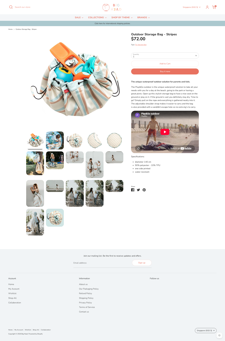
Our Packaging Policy (89, 288)
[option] (112, 23)
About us (83, 284)
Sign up (141, 262)
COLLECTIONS (96, 17)
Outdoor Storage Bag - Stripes (26, 29)
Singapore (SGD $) (190, 7)
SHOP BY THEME (120, 17)
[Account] (207, 7)
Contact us (84, 311)
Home (10, 29)
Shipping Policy (86, 298)
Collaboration (14, 302)
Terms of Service (87, 307)
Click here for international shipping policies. (112, 23)
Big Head (24, 334)
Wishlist (12, 293)
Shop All (12, 298)
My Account (13, 288)
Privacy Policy (85, 302)
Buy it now (165, 71)
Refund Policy (85, 293)
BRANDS (142, 17)
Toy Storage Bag (140, 45)
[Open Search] (11, 7)
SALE (78, 17)
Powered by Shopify (36, 334)
